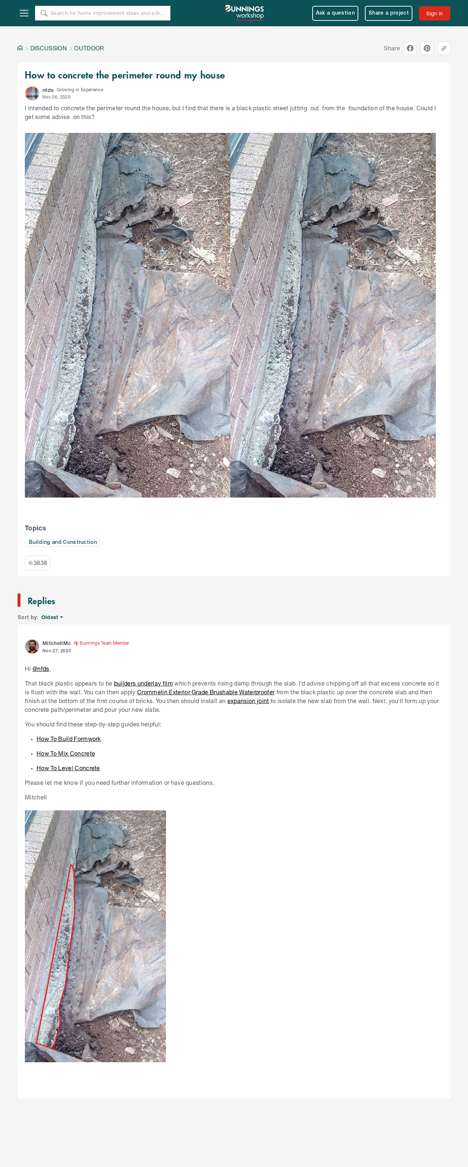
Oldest (50, 617)
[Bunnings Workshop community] (245, 13)
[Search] (44, 13)
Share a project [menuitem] (389, 13)
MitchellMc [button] (56, 643)
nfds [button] (48, 90)
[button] (32, 93)
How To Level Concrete (68, 767)
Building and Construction (63, 542)
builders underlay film (143, 683)
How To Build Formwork (69, 738)
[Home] (20, 48)
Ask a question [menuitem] (335, 13)
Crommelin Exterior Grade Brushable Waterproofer (206, 691)
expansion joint (248, 700)
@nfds (41, 668)
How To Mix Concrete (66, 753)
